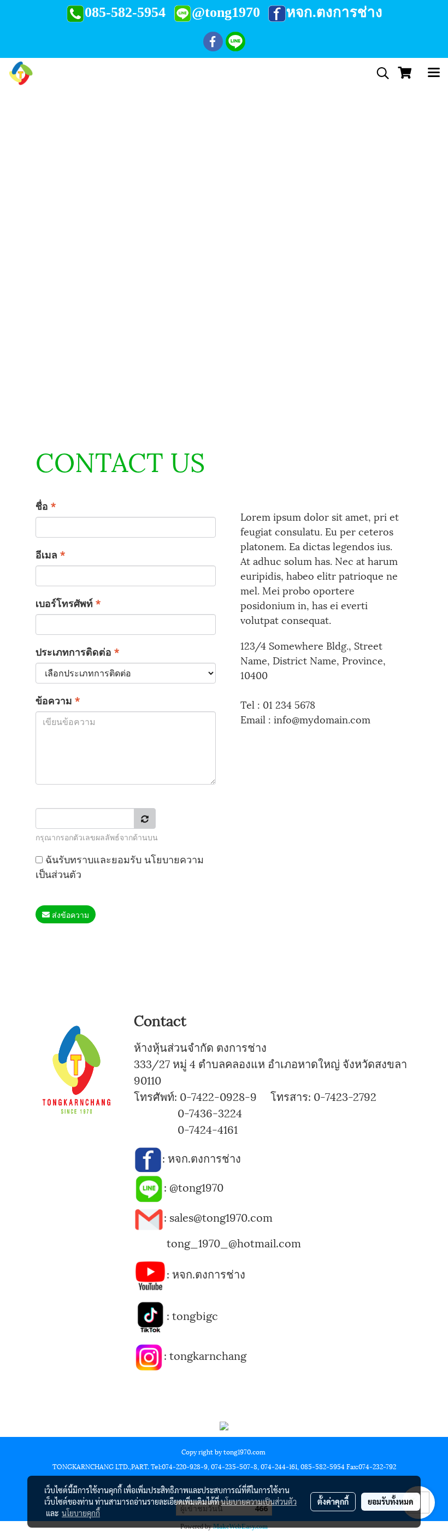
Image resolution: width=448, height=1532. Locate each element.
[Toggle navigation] (434, 73)
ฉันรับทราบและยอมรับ (120, 866)
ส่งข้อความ (69, 914)
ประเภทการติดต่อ (77, 651)
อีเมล (50, 553)
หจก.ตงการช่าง (206, 1158)
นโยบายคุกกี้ (81, 1513)
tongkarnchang (207, 1355)
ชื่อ (46, 505)
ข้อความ (58, 699)
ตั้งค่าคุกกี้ (333, 1501)
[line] (149, 1187)
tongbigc (195, 1315)
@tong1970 (196, 1187)
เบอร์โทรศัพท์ (68, 602)
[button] (379, 73)
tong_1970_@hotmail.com (234, 1242)
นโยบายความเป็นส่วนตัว (259, 1501)
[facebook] (148, 1158)
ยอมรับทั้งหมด (391, 1501)
